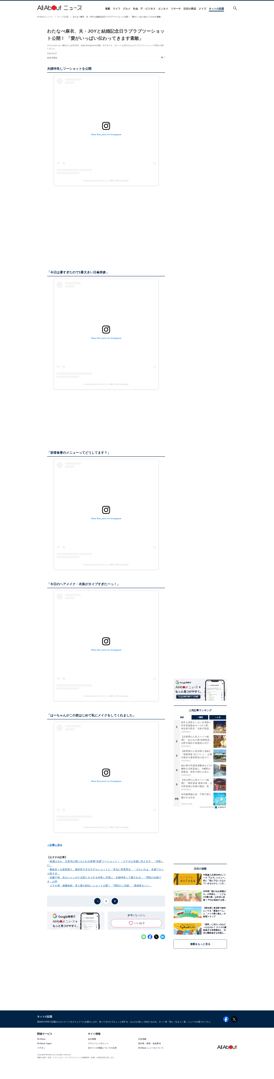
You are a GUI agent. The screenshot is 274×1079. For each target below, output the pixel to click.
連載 (107, 8)
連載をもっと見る (200, 944)
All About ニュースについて (150, 1048)
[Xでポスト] (156, 936)
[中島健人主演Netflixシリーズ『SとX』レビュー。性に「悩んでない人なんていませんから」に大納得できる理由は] (214, 879)
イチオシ (41, 1048)
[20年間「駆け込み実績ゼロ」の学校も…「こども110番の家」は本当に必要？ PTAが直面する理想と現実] (214, 895)
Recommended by (207, 807)
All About (41, 1039)
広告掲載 (142, 1039)
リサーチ (176, 8)
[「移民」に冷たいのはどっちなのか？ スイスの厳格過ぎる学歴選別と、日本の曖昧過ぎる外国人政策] (214, 929)
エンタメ (163, 8)
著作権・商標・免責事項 (149, 1044)
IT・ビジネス (148, 8)
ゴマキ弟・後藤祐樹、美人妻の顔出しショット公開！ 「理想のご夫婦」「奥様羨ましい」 (101, 885)
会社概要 (92, 1039)
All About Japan (44, 1044)
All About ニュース (45, 17)
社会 (135, 8)
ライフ (116, 8)
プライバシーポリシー (98, 1044)
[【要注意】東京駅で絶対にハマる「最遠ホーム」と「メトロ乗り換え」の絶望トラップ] (214, 912)
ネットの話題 (216, 8)
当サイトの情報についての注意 (102, 1048)
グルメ (126, 8)
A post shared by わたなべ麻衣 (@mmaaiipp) (106, 180)
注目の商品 (189, 8)
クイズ (202, 8)
